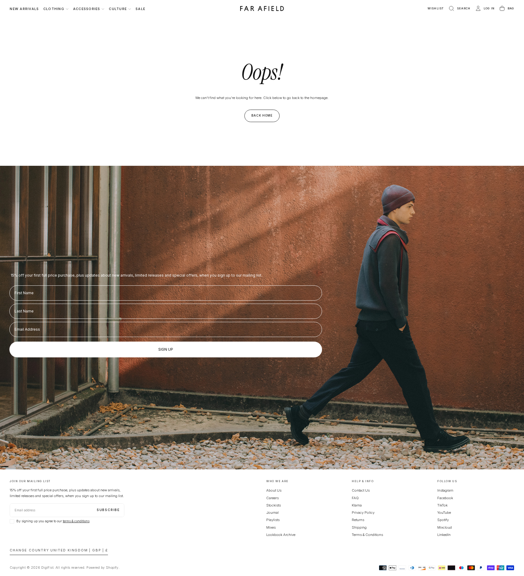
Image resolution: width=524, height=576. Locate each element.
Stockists (273, 505)
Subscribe (108, 510)
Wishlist (436, 8)
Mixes (271, 527)
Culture (118, 9)
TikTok (442, 505)
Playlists (273, 520)
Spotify (443, 520)
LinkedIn (444, 535)
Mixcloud (444, 527)
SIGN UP (165, 349)
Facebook (445, 498)
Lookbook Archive (280, 535)
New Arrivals (24, 9)
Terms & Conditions (367, 535)
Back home (262, 115)
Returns (358, 520)
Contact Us (361, 490)
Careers (272, 498)
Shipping (359, 527)
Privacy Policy (363, 512)
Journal (272, 512)
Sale (140, 9)
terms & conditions (76, 521)
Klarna (357, 505)
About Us (273, 490)
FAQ (355, 498)
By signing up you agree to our (52, 521)
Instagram (445, 490)
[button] (459, 8)
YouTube (444, 512)
